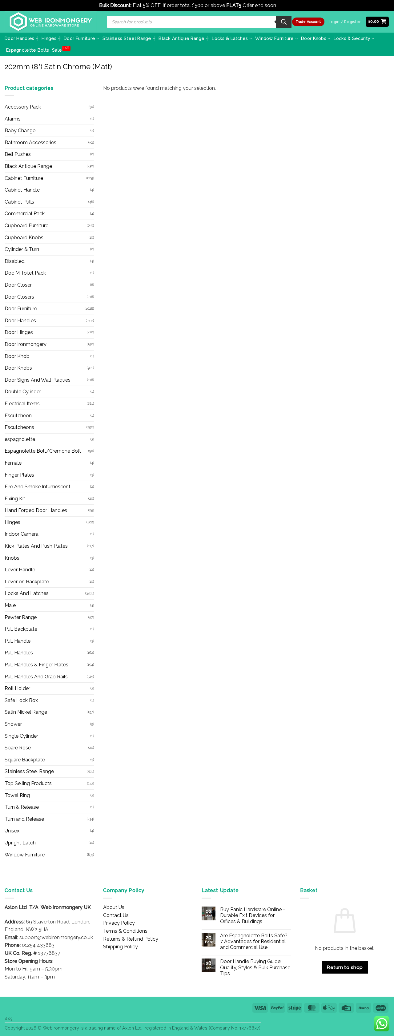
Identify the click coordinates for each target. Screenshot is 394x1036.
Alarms (13, 119)
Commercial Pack (25, 213)
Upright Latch (20, 843)
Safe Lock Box (21, 700)
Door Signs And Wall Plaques (37, 380)
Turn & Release (22, 807)
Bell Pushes (18, 154)
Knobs (12, 558)
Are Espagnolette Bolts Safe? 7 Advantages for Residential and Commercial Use (253, 941)
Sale (57, 50)
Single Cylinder (21, 736)
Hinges (49, 38)
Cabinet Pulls (19, 202)
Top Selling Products (28, 783)
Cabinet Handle (22, 190)
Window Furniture (274, 38)
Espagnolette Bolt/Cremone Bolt (43, 451)
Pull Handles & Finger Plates (36, 665)
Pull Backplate (21, 629)
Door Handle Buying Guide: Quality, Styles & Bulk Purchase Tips (255, 967)
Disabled (15, 261)
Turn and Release (24, 819)
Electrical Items (22, 404)
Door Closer (18, 285)
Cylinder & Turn (22, 249)
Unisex (12, 831)
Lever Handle (20, 570)
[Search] (283, 22)
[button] (377, 22)
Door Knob (17, 356)
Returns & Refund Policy (130, 939)
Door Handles (19, 38)
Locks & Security (352, 38)
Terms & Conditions (125, 931)
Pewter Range (21, 617)
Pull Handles (19, 653)
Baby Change (20, 130)
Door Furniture (79, 38)
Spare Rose (18, 748)
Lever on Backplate (27, 582)
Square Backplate (25, 760)
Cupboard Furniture (26, 225)
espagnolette (20, 439)
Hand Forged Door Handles (36, 510)
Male (10, 605)
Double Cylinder (23, 392)
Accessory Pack (23, 107)
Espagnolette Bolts (27, 50)
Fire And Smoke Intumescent (37, 487)
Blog (9, 1018)
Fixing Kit (15, 499)
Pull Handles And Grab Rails (36, 677)
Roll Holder (17, 688)
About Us (113, 907)
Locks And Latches (27, 593)
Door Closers (19, 297)
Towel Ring (17, 795)
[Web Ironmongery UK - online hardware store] (51, 21)
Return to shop (345, 967)
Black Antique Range (181, 38)
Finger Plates (19, 475)
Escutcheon (18, 416)
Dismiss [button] (286, 5)
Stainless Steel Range (127, 38)
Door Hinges (19, 332)
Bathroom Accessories (30, 142)
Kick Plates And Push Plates (36, 546)
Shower (13, 724)
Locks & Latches (230, 38)
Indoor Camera (21, 534)
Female (13, 463)
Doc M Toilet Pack (25, 273)
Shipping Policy (120, 947)
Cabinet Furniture (24, 178)
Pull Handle (17, 641)
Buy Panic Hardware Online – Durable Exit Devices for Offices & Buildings (253, 915)
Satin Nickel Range (26, 712)
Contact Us (116, 915)
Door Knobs (313, 38)
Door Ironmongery (25, 344)
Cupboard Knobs (24, 237)
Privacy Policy (119, 923)
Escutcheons (19, 427)
